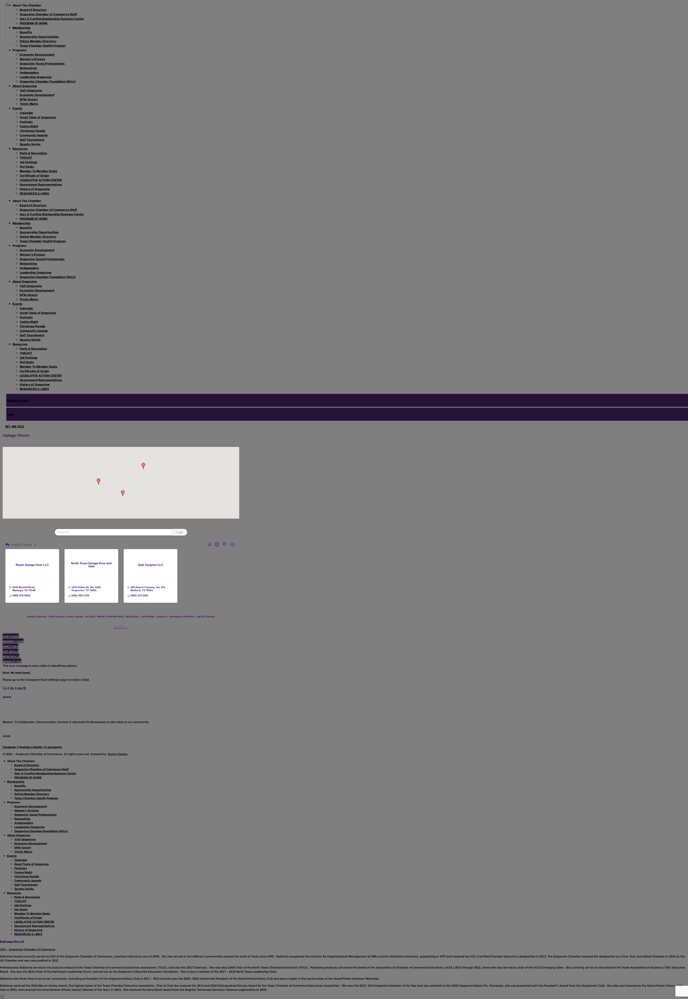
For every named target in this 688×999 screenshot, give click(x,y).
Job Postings (147, 616)
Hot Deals (90, 616)
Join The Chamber (205, 616)
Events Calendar (74, 616)
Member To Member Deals (110, 616)
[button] (123, 493)
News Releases (57, 616)
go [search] (181, 532)
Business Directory (37, 616)
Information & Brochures (182, 616)
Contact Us (162, 616)
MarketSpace (132, 616)
